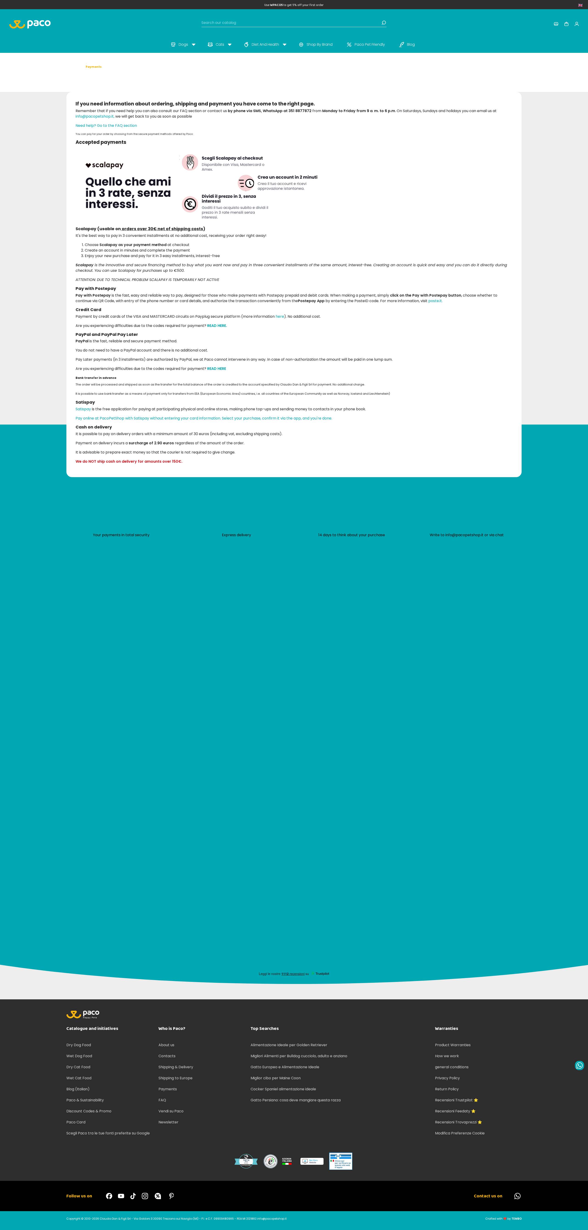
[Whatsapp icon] (579, 1065)
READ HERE (216, 368)
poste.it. (435, 300)
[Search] (384, 23)
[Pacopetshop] (109, 1196)
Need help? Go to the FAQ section (106, 125)
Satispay (83, 409)
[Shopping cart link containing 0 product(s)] (566, 24)
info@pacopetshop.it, (95, 116)
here (280, 316)
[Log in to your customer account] (556, 24)
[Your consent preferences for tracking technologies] (580, 1222)
